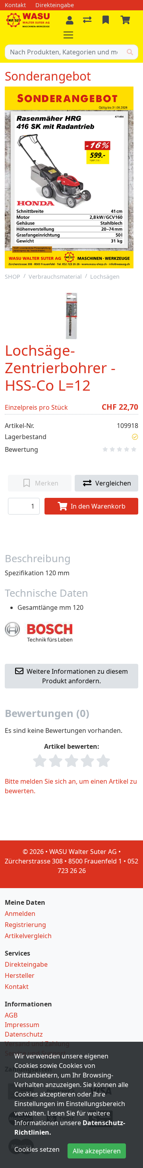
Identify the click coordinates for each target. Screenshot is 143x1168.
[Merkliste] (106, 20)
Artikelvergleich (28, 935)
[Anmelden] (69, 20)
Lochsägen (105, 276)
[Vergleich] (88, 20)
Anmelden (20, 913)
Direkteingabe (26, 964)
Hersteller (20, 975)
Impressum (22, 1024)
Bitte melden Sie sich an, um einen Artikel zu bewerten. (71, 786)
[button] (135, 436)
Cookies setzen (37, 1149)
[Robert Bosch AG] (38, 630)
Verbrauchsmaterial (55, 276)
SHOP (12, 276)
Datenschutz (24, 1034)
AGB (11, 1015)
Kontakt (17, 986)
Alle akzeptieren (97, 1151)
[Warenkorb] (126, 20)
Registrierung (25, 924)
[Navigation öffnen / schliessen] (71, 35)
